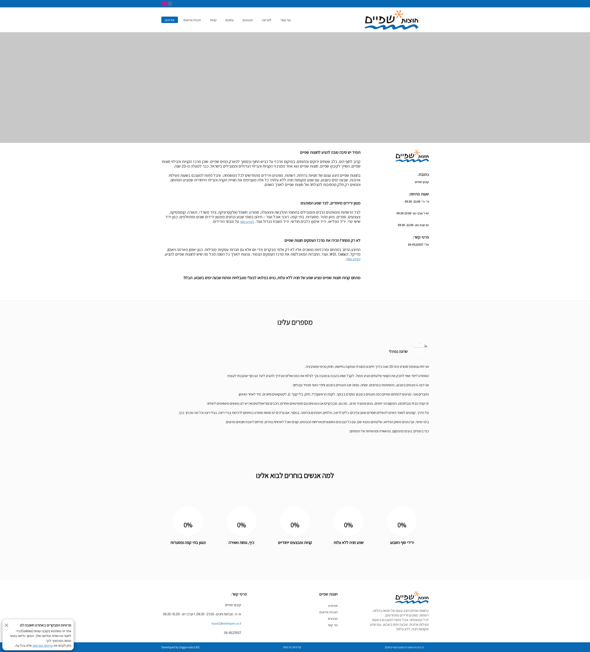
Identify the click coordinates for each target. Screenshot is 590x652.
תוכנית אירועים (328, 612)
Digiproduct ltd (189, 647)
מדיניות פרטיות (292, 647)
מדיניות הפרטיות (42, 645)
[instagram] (164, 3)
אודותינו (333, 606)
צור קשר (332, 625)
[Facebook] (169, 3)
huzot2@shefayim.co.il (226, 623)
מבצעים (333, 619)
